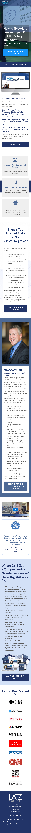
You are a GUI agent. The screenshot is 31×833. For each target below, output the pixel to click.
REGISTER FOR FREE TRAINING (15, 52)
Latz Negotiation (12, 819)
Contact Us (15, 809)
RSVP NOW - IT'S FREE (16, 144)
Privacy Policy (15, 811)
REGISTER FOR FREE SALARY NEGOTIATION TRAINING (15, 486)
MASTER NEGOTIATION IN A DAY (15, 677)
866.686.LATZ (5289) (15, 807)
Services (15, 805)
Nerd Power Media (12, 824)
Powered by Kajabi (15, 830)
